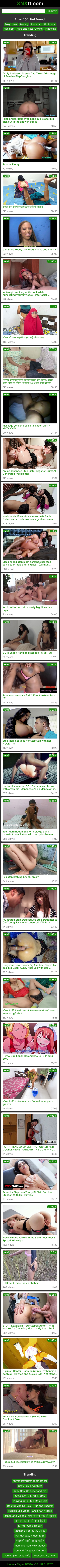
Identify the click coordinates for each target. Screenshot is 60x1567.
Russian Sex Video (18, 1510)
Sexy (7, 24)
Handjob (9, 28)
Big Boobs (49, 24)
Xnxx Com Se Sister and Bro (30, 1491)
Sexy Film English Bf (30, 1485)
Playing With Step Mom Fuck (30, 1500)
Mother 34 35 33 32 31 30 (30, 1530)
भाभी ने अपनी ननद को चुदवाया (42, 1515)
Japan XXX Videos (15, 1515)
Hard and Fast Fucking (29, 28)
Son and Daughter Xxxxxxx (30, 1550)
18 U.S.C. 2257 (44, 1564)
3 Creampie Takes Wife (16, 1555)
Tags (20, 1564)
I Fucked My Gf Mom (45, 1555)
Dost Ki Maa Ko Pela (19, 1505)
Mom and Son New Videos (30, 1545)
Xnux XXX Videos (42, 1510)
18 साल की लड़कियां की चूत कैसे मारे (30, 1481)
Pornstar (36, 24)
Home (11, 1564)
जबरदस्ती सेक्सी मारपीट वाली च (30, 1540)
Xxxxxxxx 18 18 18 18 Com (30, 1495)
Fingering (50, 28)
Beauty (24, 24)
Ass (15, 24)
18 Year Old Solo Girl (30, 1525)
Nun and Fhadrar (43, 1505)
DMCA (29, 1564)
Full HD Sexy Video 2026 (30, 1535)
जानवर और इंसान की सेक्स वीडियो (30, 1520)
